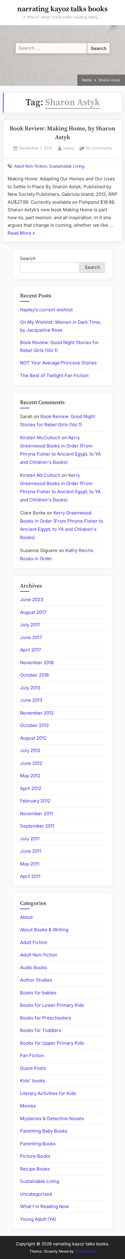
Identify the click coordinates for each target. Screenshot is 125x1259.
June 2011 (30, 851)
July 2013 (30, 688)
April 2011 (30, 876)
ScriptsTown (85, 1251)
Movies (28, 1106)
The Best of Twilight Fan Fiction (54, 375)
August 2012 (33, 738)
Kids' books (32, 1080)
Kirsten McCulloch (40, 437)
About (26, 917)
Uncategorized (36, 1194)
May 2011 (29, 864)
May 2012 (30, 776)
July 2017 (30, 625)
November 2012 (37, 713)
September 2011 (37, 826)
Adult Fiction (33, 942)
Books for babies (38, 993)
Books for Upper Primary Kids (52, 1043)
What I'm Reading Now (44, 1206)
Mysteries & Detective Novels (52, 1118)
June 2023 (31, 599)
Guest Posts (33, 1068)
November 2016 (37, 662)
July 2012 (30, 750)
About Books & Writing (44, 930)
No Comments (99, 149)
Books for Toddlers (40, 1030)
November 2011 (36, 813)
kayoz (68, 148)
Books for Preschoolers (45, 1018)
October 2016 (34, 675)
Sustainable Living (66, 166)
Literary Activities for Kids (48, 1093)
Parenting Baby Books (43, 1131)
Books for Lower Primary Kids (52, 1005)
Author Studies (36, 980)
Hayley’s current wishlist (46, 310)
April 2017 (30, 650)
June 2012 (31, 763)
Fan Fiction (32, 1055)
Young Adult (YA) (38, 1219)
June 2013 (31, 700)
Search (27, 258)
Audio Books (33, 967)
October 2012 (34, 725)
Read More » (21, 233)
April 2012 (30, 788)
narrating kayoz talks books (62, 9)
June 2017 (31, 637)
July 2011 (29, 839)
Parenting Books (38, 1144)
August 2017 (33, 612)
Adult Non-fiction (30, 166)
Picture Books (35, 1156)
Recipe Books (35, 1169)
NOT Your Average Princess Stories (58, 363)
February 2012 (35, 801)
